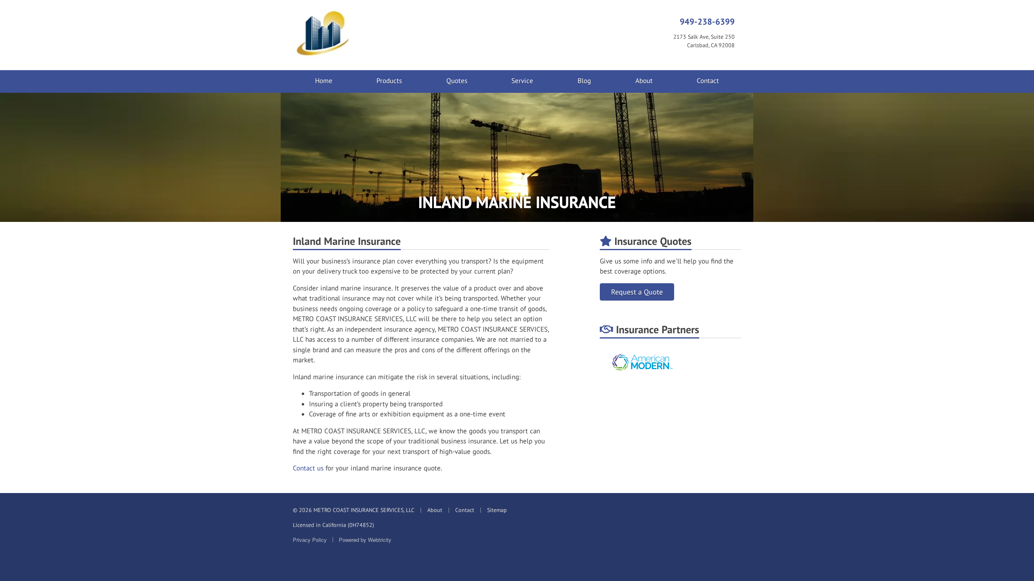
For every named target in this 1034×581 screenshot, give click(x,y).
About (644, 80)
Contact (708, 80)
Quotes (456, 80)
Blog (584, 80)
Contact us (308, 468)
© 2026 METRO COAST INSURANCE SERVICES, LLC (353, 510)
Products (389, 80)
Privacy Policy (310, 539)
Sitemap (497, 510)
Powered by (365, 539)
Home (323, 80)
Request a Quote (637, 292)
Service (522, 80)
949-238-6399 (707, 21)
